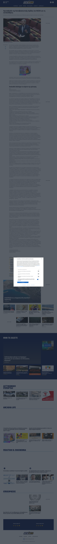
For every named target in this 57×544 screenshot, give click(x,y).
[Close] (42, 259)
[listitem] (28, 269)
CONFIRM (22, 282)
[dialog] (28, 272)
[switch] (38, 271)
